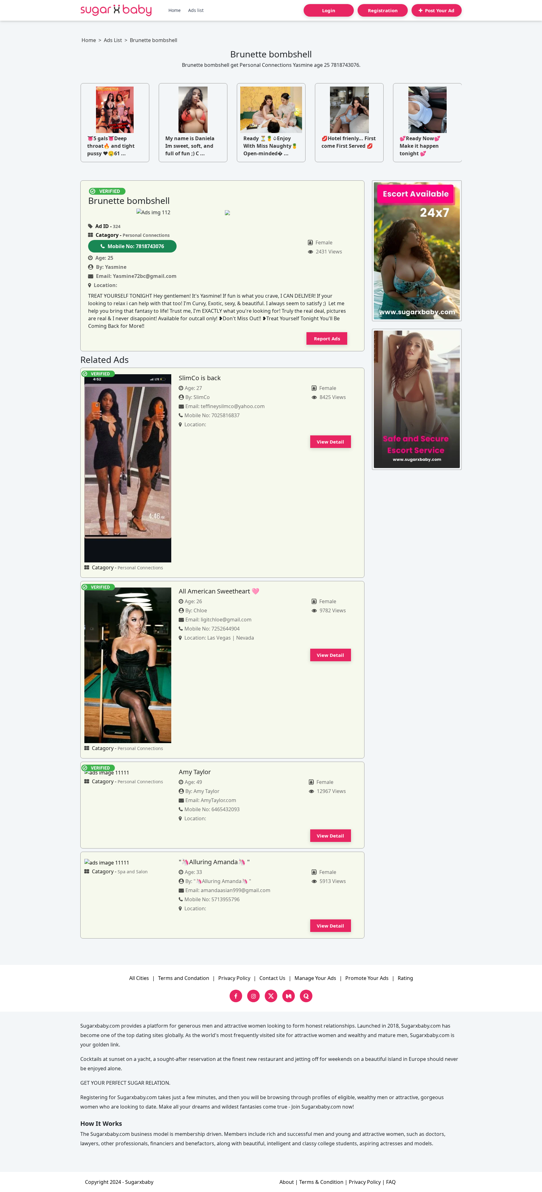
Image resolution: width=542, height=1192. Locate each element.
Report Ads (327, 338)
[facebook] (236, 996)
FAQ (391, 1182)
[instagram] (253, 996)
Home (174, 10)
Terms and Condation (183, 978)
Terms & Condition (321, 1182)
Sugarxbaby (139, 1182)
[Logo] (116, 10)
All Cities (139, 978)
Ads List (113, 40)
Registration (383, 10)
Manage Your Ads (315, 978)
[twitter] (271, 996)
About (286, 1182)
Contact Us (272, 978)
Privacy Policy (234, 978)
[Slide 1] (239, 212)
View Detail (330, 442)
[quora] (306, 996)
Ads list (196, 10)
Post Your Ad (439, 10)
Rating (405, 978)
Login (328, 10)
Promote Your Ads (367, 978)
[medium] (288, 996)
